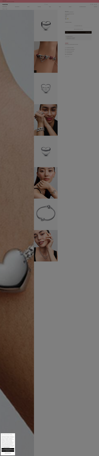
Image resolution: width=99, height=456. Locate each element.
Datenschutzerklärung (7, 447)
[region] (8, 444)
